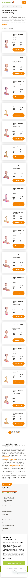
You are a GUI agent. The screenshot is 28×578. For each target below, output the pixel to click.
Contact (4, 523)
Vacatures (5, 514)
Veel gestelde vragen (8, 525)
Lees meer (4, 24)
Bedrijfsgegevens (7, 511)
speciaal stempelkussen (15, 465)
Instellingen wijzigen (14, 573)
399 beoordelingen (7, 489)
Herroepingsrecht (7, 531)
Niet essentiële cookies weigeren (14, 568)
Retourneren (5, 528)
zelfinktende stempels (10, 459)
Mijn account (21, 2)
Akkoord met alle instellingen (14, 563)
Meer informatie (7, 558)
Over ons (4, 509)
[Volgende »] (21, 432)
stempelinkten (5, 456)
